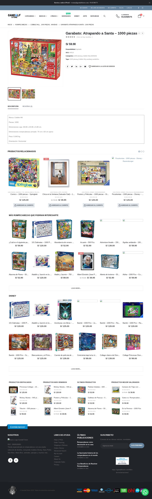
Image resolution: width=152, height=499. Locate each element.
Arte (85, 16)
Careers (56, 456)
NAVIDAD (94, 56)
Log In (129, 8)
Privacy (56, 465)
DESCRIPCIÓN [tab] (13, 106)
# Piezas (54, 16)
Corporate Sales (59, 462)
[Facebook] (138, 7)
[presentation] (8, 59)
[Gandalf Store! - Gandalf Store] (14, 16)
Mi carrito (112, 8)
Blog (121, 8)
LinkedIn (76, 66)
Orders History (59, 448)
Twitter (72, 66)
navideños (95, 59)
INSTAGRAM (94, 16)
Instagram (16, 460)
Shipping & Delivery (61, 445)
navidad (89, 59)
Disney (76, 16)
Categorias (29, 16)
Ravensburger (65, 192)
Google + (81, 66)
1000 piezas (78, 56)
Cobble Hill (86, 56)
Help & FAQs (58, 440)
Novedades (66, 15)
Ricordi (29, 192)
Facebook (67, 66)
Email (85, 66)
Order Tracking (59, 442)
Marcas (42, 16)
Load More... (76, 288)
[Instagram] (142, 7)
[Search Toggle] (104, 16)
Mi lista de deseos (98, 8)
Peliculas (94, 192)
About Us (57, 459)
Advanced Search (60, 451)
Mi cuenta (83, 8)
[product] (59, 173)
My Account (58, 453)
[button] (139, 151)
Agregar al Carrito (25, 205)
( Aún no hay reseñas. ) (84, 37)
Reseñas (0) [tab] (27, 106)
